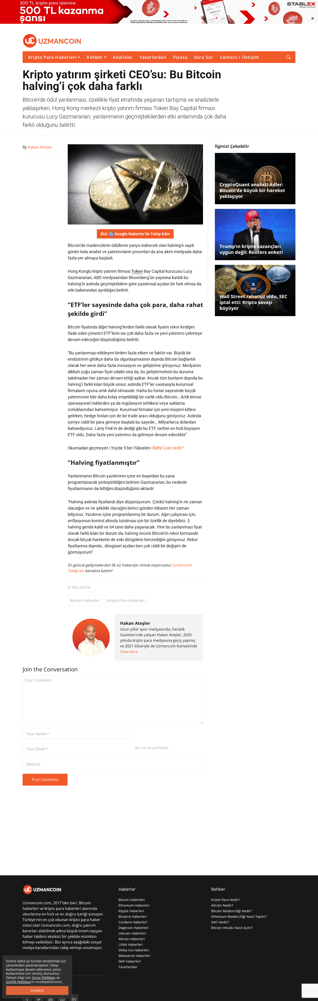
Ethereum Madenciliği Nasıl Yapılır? (239, 916)
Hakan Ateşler (135, 623)
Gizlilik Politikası (18, 982)
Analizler (123, 57)
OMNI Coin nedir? (167, 447)
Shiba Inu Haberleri (133, 950)
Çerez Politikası (43, 977)
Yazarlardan (152, 57)
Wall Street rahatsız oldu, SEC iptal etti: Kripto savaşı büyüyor (253, 302)
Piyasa (180, 57)
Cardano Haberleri (132, 922)
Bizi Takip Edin (135, 233)
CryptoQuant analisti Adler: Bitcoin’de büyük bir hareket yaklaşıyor (252, 190)
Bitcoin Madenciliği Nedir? (231, 911)
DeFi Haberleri (129, 961)
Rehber (95, 57)
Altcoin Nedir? (222, 905)
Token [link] (137, 271)
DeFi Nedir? (220, 922)
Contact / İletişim (239, 57)
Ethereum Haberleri (133, 905)
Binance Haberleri (132, 916)
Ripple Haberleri (131, 911)
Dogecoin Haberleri (133, 927)
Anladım (37, 990)
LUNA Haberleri (130, 944)
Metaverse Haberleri (134, 955)
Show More (129, 651)
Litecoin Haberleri (132, 933)
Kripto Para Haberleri (52, 57)
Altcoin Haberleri (131, 939)
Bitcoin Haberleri (85, 600)
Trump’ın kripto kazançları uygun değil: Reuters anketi (251, 249)
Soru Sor (203, 57)
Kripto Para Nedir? (225, 899)
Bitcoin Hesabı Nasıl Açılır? (232, 927)
